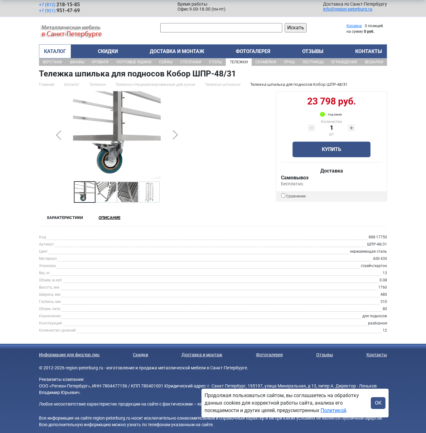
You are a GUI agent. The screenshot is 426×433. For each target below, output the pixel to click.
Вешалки (374, 62)
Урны (289, 62)
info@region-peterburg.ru (347, 9)
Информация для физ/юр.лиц (69, 354)
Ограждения (344, 62)
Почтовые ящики (134, 62)
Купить (331, 149)
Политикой (333, 410)
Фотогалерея (253, 51)
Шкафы (77, 62)
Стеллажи (190, 62)
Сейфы (165, 62)
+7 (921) (59, 10)
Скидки (108, 51)
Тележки (239, 62)
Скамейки (265, 62)
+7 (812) (59, 4)
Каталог (55, 51)
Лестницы (313, 62)
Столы (215, 62)
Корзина (354, 26)
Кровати (100, 62)
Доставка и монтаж (177, 51)
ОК (378, 403)
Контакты (368, 51)
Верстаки (52, 62)
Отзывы (312, 51)
